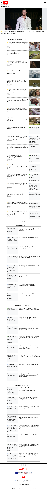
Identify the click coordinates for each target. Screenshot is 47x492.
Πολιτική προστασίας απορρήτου (22, 488)
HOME (2, 4)
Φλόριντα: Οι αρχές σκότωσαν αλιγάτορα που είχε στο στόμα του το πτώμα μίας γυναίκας (17, 119)
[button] (1, 2)
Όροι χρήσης (12, 488)
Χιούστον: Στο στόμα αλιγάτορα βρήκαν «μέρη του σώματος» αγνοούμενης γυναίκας (16, 81)
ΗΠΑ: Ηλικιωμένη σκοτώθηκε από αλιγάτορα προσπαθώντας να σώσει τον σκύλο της (17, 175)
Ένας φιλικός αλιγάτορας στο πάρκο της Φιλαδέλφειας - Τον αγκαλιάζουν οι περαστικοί (17, 203)
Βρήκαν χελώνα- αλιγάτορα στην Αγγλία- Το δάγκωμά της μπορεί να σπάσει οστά (17, 100)
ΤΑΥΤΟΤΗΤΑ (23, 468)
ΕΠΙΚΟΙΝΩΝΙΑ (23, 469)
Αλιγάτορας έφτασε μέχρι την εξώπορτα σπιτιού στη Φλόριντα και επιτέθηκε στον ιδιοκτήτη (15, 156)
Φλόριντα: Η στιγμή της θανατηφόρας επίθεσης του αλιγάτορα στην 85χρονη (17, 166)
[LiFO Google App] (19, 481)
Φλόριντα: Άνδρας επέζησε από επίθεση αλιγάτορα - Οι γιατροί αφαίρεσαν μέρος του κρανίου (17, 213)
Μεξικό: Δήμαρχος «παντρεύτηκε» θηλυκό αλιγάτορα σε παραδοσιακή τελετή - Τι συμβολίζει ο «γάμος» (17, 44)
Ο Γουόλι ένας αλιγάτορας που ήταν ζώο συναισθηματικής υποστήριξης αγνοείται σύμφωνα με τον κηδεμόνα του (16, 91)
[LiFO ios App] (28, 481)
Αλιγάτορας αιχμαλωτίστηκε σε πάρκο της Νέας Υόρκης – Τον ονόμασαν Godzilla (17, 185)
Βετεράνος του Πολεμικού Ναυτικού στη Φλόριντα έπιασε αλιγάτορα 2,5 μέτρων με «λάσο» (17, 72)
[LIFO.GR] (5, 2)
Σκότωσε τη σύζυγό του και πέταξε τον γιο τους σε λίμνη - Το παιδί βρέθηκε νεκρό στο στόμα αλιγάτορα (17, 138)
